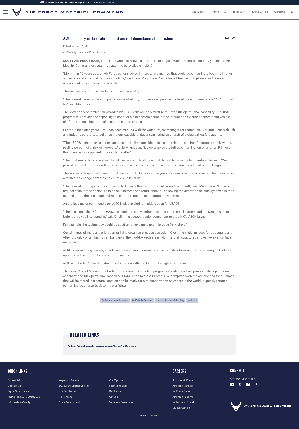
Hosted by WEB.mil (149, 415)
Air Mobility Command (142, 300)
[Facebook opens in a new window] (248, 384)
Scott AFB (192, 300)
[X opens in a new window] (240, 384)
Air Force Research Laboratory (170, 300)
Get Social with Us (243, 379)
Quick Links (17, 371)
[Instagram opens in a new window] (256, 384)
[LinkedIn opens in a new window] (232, 384)
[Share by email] (233, 38)
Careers (179, 371)
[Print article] (226, 38)
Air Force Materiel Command (115, 300)
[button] (103, 2)
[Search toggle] (293, 12)
